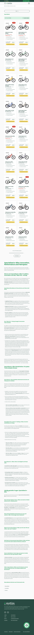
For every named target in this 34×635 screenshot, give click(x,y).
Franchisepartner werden (15, 618)
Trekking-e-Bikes (6, 508)
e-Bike (5, 616)
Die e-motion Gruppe (14, 620)
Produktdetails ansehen (10, 44)
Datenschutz (11, 631)
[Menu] (5, 3)
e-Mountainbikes (7, 337)
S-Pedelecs (14, 534)
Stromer (6, 590)
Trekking (19, 453)
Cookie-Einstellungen (17, 631)
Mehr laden (17, 255)
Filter (16, 11)
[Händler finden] (29, 3)
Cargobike (5, 620)
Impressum (6, 631)
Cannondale (7, 588)
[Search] (5, 6)
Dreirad (5, 618)
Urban (23, 453)
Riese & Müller (7, 586)
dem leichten (16, 472)
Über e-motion (13, 616)
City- (23, 507)
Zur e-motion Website (26, 631)
